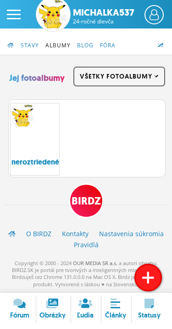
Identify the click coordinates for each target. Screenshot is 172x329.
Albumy (58, 45)
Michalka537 (103, 16)
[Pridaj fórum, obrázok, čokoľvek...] (148, 277)
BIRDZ (86, 201)
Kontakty (75, 233)
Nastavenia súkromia (131, 233)
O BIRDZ (38, 233)
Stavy (30, 45)
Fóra (108, 45)
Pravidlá (86, 244)
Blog (85, 45)
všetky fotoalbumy (117, 76)
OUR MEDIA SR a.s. (95, 263)
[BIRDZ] (12, 233)
